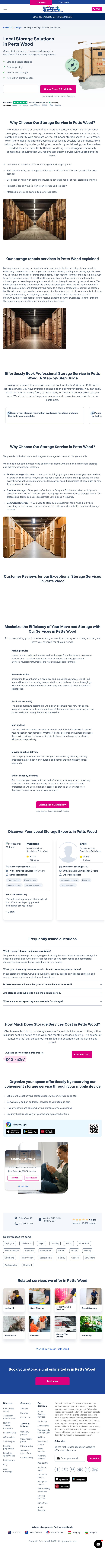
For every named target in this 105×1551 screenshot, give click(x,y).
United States (57, 1532)
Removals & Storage (12, 27)
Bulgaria (93, 1532)
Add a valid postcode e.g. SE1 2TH (19, 103)
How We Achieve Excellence (8, 1425)
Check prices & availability (52, 804)
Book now (52, 1381)
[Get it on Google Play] (30, 1131)
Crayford (27, 1265)
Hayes (42, 1243)
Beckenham (45, 1250)
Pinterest (72, 1469)
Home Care (42, 1503)
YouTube (80, 1469)
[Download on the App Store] (13, 1131)
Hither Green (27, 1257)
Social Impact (9, 1441)
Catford (75, 1257)
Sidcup (68, 1243)
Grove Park (84, 1243)
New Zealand (36, 1532)
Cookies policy (26, 1457)
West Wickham (12, 1250)
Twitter (65, 1469)
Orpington (9, 1243)
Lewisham (90, 1257)
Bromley (55, 1243)
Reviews (24, 1413)
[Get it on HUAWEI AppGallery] (47, 1131)
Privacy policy (26, 1446)
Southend (9, 1257)
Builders (41, 1437)
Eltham (61, 1250)
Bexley (74, 1250)
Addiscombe (11, 1265)
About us (24, 1408)
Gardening (42, 1421)
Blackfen (29, 1250)
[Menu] (5, 8)
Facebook (57, 1469)
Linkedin (95, 1469)
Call (98, 9)
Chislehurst (26, 1243)
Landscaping (43, 1425)
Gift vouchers (9, 1437)
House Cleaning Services (41, 1414)
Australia (16, 1532)
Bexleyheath (46, 1257)
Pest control (42, 1463)
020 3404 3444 (26, 1223)
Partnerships (8, 1460)
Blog (5, 1464)
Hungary (76, 1532)
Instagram (87, 1469)
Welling (87, 1250)
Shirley (61, 1257)
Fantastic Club (9, 1433)
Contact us (25, 1417)
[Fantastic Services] (52, 8)
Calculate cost (81, 1054)
